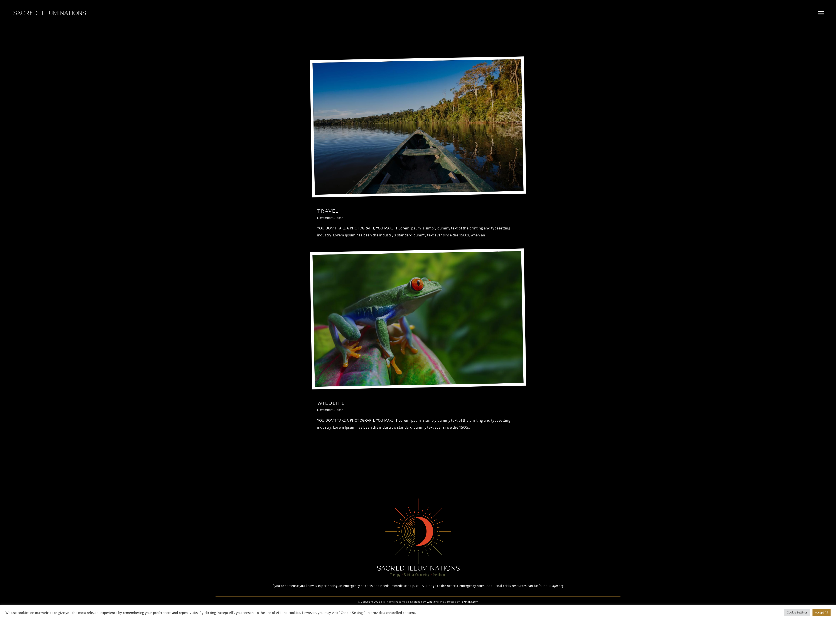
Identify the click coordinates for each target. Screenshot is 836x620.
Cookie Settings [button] (797, 612)
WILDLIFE (331, 403)
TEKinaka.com (469, 601)
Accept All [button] (821, 612)
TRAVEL (328, 211)
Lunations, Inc (435, 601)
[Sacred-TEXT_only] (49, 10)
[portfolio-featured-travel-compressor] (416, 62)
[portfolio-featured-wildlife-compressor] (416, 255)
